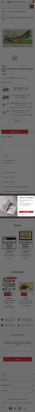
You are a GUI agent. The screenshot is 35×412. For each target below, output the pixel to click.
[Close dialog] (34, 196)
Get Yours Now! (26, 211)
